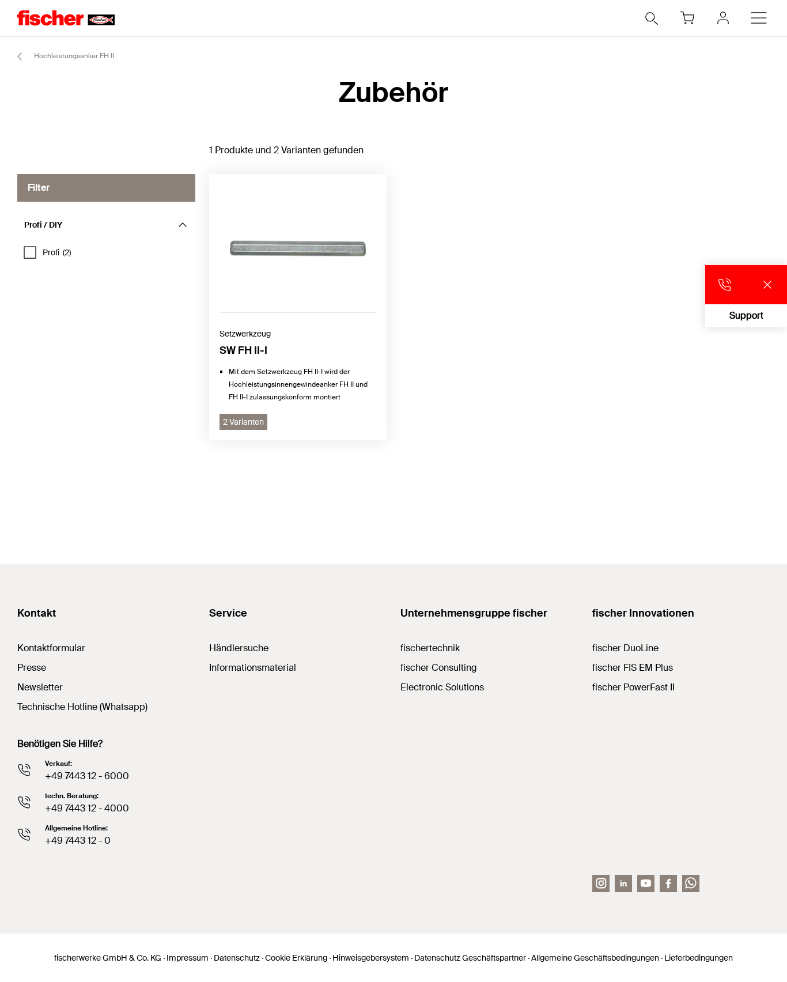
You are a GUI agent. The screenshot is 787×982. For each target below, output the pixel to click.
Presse (31, 668)
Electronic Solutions (442, 687)
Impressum (188, 958)
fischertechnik (430, 648)
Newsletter (40, 687)
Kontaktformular (51, 648)
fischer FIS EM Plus (632, 668)
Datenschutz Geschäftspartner (470, 958)
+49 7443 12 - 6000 (87, 776)
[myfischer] (723, 17)
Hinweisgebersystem (370, 958)
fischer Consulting (438, 668)
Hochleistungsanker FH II (73, 56)
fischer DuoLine (625, 648)
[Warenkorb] (687, 17)
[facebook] (668, 883)
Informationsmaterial (252, 668)
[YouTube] (645, 883)
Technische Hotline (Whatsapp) (82, 707)
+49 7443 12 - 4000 (87, 808)
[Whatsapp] (690, 883)
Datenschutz (237, 958)
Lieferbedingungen (698, 958)
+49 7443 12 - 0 (78, 840)
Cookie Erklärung (296, 958)
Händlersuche (238, 648)
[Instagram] (601, 883)
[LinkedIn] (623, 883)
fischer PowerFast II (633, 687)
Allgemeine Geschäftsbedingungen (595, 958)
